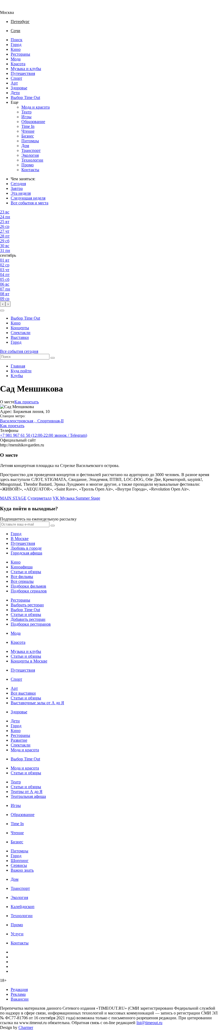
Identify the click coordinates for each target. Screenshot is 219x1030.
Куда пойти (21, 371)
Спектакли (20, 332)
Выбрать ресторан (27, 605)
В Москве (20, 538)
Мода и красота (35, 107)
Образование (33, 121)
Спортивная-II (50, 421)
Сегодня (18, 183)
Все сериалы (22, 581)
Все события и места (29, 203)
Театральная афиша (28, 796)
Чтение (27, 131)
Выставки (20, 337)
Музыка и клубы (26, 68)
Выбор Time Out (25, 97)
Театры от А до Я (26, 791)
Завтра (17, 188)
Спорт (16, 78)
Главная (18, 366)
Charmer (25, 1027)
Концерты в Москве (29, 661)
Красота (18, 64)
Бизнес (27, 136)
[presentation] (2, 304)
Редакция (19, 989)
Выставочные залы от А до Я (37, 702)
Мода (16, 59)
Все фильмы (22, 576)
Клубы (17, 375)
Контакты (30, 169)
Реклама (18, 994)
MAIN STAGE (13, 498)
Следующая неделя (28, 198)
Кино (16, 49)
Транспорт (31, 150)
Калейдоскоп (22, 906)
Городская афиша (26, 553)
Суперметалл (40, 498)
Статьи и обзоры (26, 571)
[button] (2, 310)
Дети (15, 92)
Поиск (16, 39)
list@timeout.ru (149, 1022)
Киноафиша (22, 567)
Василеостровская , (18, 421)
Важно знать (22, 870)
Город (16, 44)
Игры (26, 116)
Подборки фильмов (28, 586)
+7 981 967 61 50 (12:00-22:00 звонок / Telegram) (43, 435)
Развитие (19, 740)
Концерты (20, 328)
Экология (30, 155)
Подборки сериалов (29, 591)
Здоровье (19, 88)
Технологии (32, 160)
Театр (26, 112)
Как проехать (26, 402)
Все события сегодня (19, 351)
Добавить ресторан (28, 619)
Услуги (17, 934)
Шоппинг (20, 860)
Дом (25, 145)
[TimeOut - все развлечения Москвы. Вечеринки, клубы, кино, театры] (12, 7)
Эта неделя (21, 193)
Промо (27, 165)
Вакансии (20, 999)
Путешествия (23, 73)
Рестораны (20, 54)
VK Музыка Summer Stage (76, 498)
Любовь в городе (26, 548)
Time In (27, 126)
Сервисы (19, 865)
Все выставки (23, 693)
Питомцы (30, 141)
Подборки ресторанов (31, 624)
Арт (14, 83)
